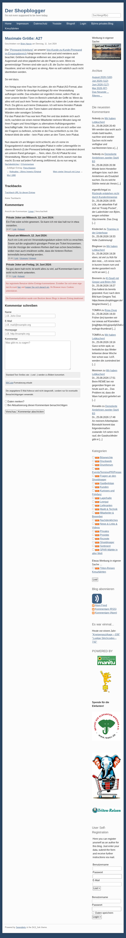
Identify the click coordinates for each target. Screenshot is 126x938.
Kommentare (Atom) (106, 612)
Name (8, 312)
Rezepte (104, 538)
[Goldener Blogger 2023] (106, 681)
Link (14, 229)
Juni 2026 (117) (100, 84)
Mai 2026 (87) (99, 88)
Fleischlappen (29, 168)
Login (83, 23)
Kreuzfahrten (12, 28)
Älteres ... (97, 95)
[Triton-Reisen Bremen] (106, 51)
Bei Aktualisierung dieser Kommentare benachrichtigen (37, 405)
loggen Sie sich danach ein (37, 287)
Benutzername (101, 864)
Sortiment (105, 546)
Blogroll (71, 23)
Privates (104, 531)
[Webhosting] (106, 660)
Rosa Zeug (111, 310)
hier (19, 287)
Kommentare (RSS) (105, 609)
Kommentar (11, 339)
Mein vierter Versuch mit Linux (66, 171)
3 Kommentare (27, 164)
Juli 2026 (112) (100, 81)
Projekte (104, 535)
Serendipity (21, 927)
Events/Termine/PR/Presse (106, 472)
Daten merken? (16, 401)
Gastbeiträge (107, 483)
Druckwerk (106, 461)
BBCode (9, 383)
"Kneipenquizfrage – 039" (106, 634)
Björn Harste (26, 44)
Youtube (56, 23)
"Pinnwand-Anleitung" (21, 50)
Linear (31, 211)
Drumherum (106, 465)
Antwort (21, 229)
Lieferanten (106, 505)
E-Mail (8, 321)
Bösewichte (106, 457)
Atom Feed (101, 605)
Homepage (11, 330)
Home (8, 23)
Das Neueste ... (100, 92)
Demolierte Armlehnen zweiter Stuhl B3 (105, 158)
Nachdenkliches (12, 164)
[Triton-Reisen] (106, 810)
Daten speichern (104, 913)
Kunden (104, 487)
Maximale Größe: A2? (23, 38)
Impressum (23, 23)
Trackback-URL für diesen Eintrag (20, 192)
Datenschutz (40, 23)
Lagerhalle (106, 498)
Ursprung (24, 258)
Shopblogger (107, 542)
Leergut (104, 501)
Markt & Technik (108, 509)
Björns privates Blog (102, 23)
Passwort (98, 872)
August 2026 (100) (102, 77)
